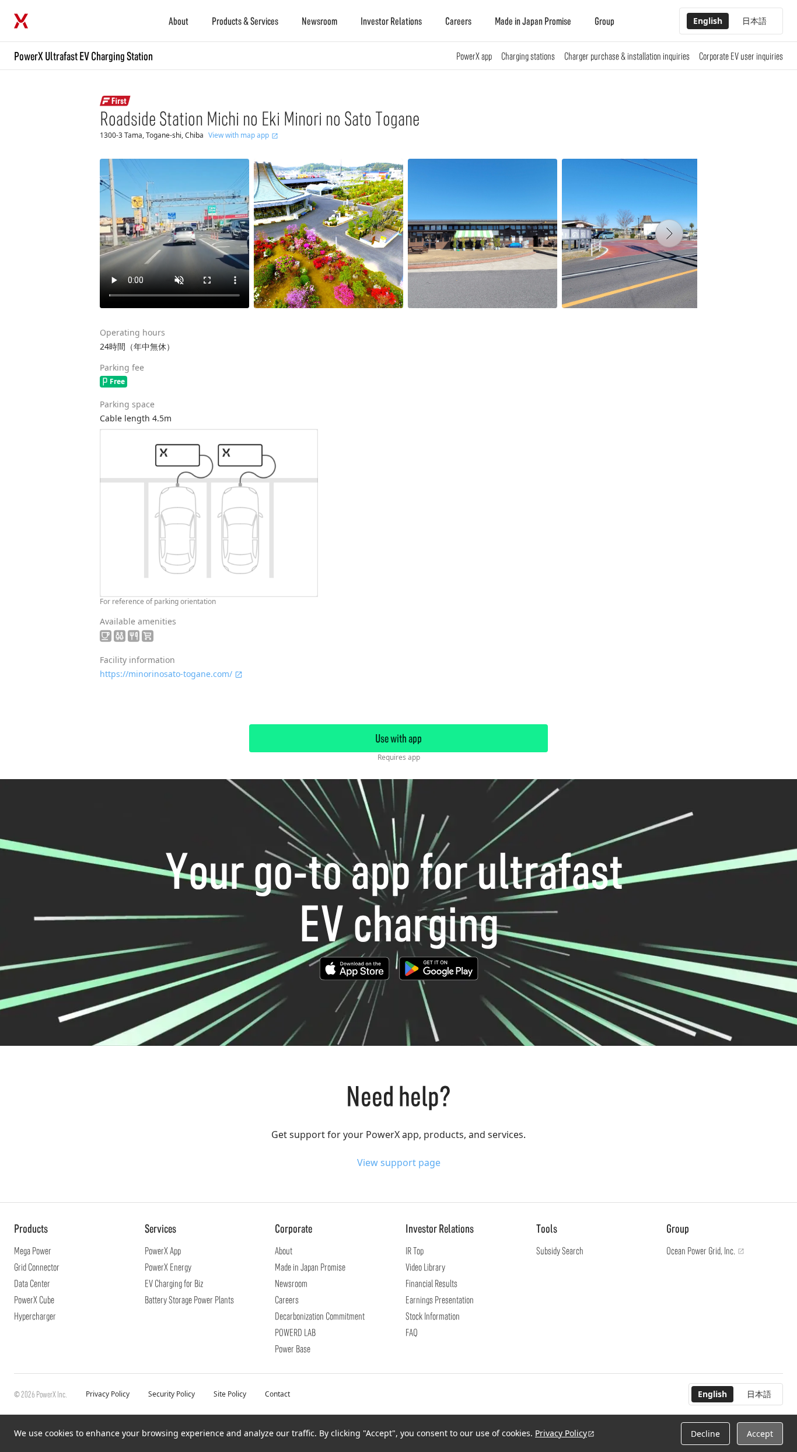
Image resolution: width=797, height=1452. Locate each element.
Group (604, 21)
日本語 (754, 20)
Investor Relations (391, 21)
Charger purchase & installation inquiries (627, 56)
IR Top (415, 1251)
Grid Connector (37, 1267)
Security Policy (171, 1394)
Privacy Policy (108, 1394)
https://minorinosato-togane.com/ (166, 673)
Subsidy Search (559, 1251)
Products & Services (245, 21)
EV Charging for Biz (174, 1283)
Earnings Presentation (440, 1300)
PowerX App (163, 1251)
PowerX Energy (168, 1267)
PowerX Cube (34, 1300)
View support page (399, 1162)
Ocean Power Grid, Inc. (700, 1251)
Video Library (425, 1267)
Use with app (398, 738)
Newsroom (319, 21)
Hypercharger (35, 1316)
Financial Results (431, 1283)
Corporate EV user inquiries (741, 56)
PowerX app (474, 56)
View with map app (238, 135)
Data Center (32, 1283)
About (178, 21)
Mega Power (32, 1251)
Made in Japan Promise (533, 21)
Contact (277, 1394)
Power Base (292, 1349)
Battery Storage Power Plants (189, 1300)
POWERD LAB (295, 1332)
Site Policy (230, 1394)
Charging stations (528, 56)
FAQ (412, 1332)
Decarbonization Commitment (320, 1316)
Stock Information (433, 1316)
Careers (458, 21)
